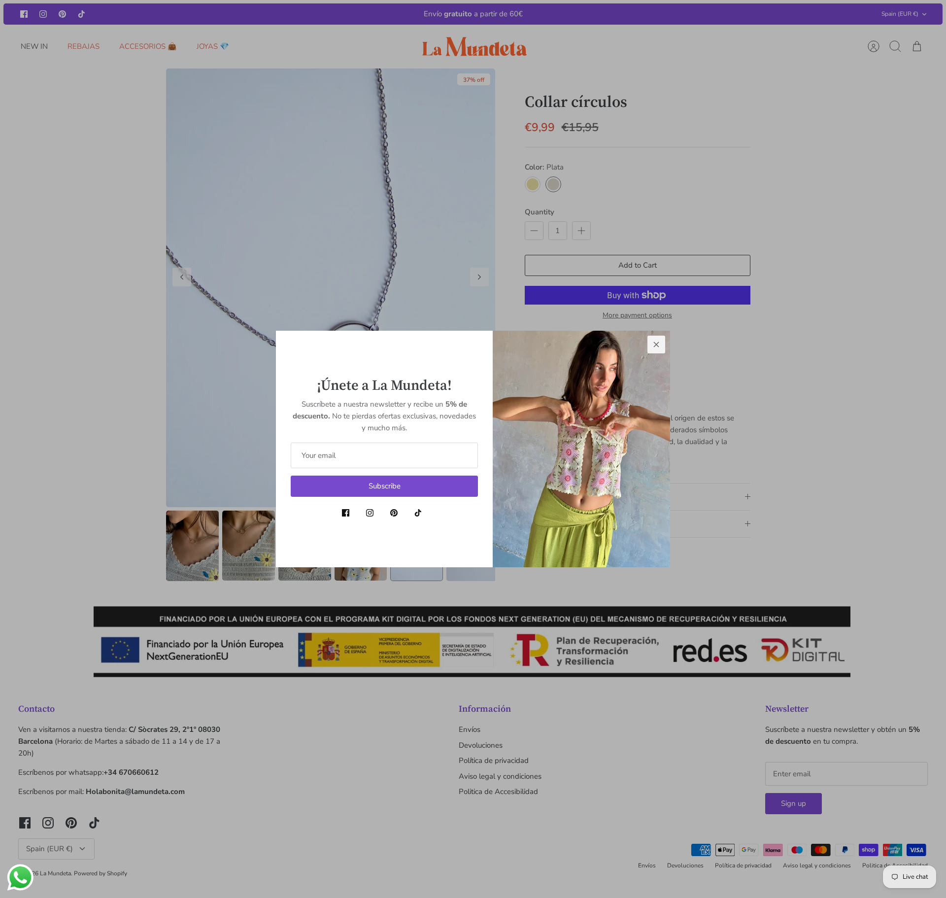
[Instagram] (369, 512)
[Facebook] (345, 512)
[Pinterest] (394, 512)
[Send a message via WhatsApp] (20, 877)
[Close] (656, 344)
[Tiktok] (418, 512)
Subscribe (385, 486)
